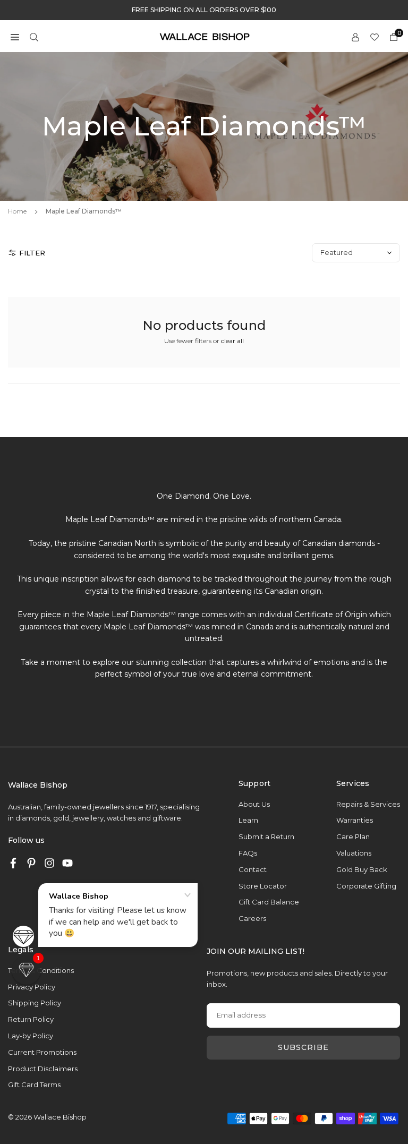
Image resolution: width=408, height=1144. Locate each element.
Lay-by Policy (30, 1035)
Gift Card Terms (34, 1084)
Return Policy (31, 1019)
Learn (248, 820)
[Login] (355, 36)
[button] (14, 36)
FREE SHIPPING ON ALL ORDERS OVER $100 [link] (204, 10)
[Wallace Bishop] (204, 36)
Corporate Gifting (366, 886)
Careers (252, 918)
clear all (232, 341)
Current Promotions (42, 1052)
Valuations (353, 853)
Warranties (354, 820)
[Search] (34, 36)
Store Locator (263, 886)
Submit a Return (266, 836)
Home (17, 211)
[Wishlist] (374, 36)
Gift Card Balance (269, 902)
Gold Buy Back (361, 869)
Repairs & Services (368, 804)
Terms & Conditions (41, 970)
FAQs (248, 853)
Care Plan (353, 836)
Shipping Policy (34, 1002)
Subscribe (303, 1047)
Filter (32, 253)
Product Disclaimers (43, 1068)
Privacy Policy (31, 987)
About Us (254, 804)
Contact (253, 869)
